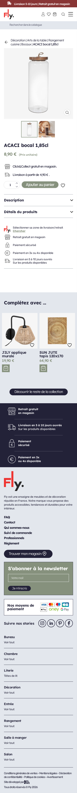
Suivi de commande (18, 533)
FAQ (7, 517)
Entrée (8, 704)
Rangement (12, 721)
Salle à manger (15, 738)
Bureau (9, 637)
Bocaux (26, 44)
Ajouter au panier (40, 184)
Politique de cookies (34, 777)
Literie (8, 670)
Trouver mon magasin (25, 553)
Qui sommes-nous (16, 528)
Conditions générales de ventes (20, 773)
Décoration (18, 40)
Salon (8, 754)
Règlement (11, 543)
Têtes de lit (10, 676)
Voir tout (9, 642)
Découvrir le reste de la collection (38, 391)
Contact (9, 522)
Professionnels (14, 538)
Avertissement (55, 777)
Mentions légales (48, 773)
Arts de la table (37, 40)
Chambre (11, 654)
